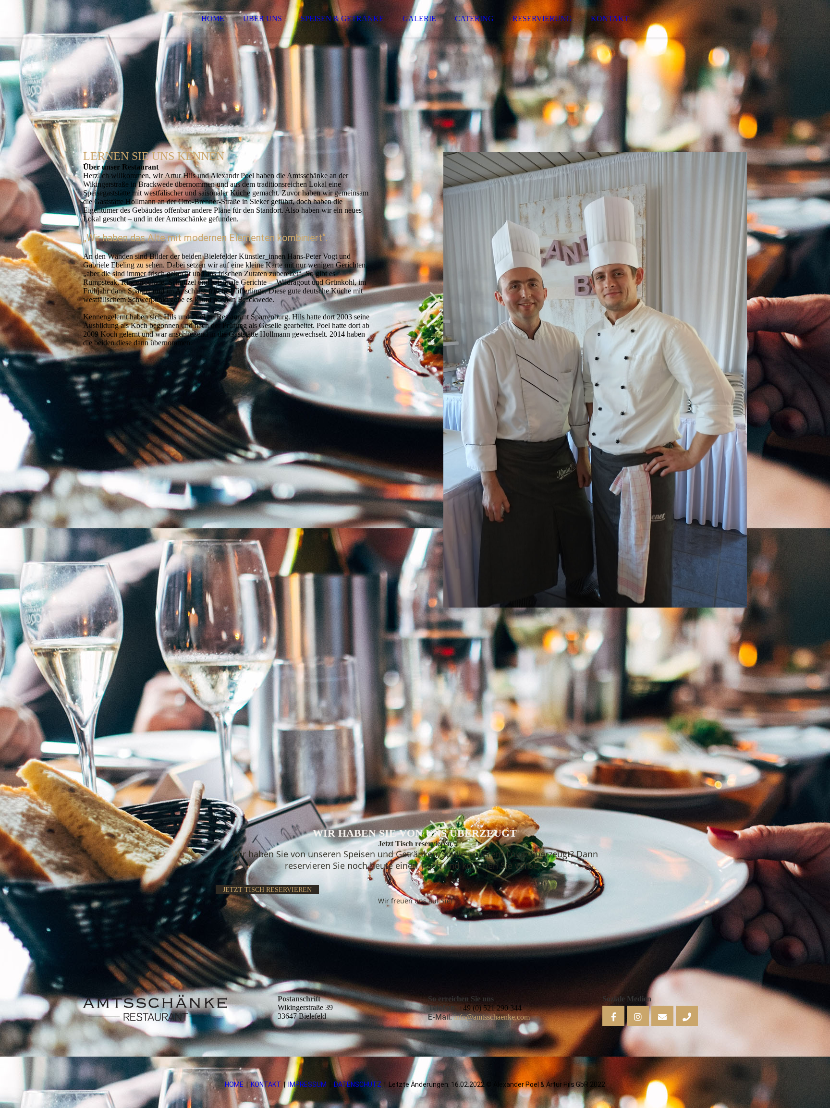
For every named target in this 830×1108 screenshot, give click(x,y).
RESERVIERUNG (542, 18)
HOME (212, 18)
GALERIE (419, 18)
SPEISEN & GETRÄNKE (342, 18)
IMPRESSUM (307, 1084)
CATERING (474, 18)
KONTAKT (610, 18)
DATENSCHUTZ (357, 1084)
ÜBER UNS (262, 18)
